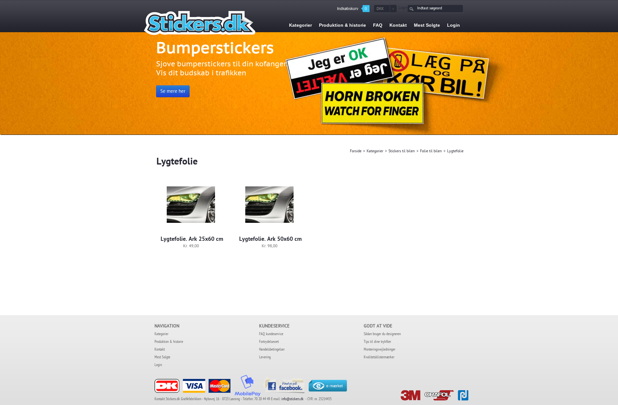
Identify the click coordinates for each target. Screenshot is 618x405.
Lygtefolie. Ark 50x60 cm (270, 239)
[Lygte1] (191, 204)
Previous (16, 91)
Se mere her (172, 92)
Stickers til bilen (402, 151)
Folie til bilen (431, 151)
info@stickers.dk (292, 399)
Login (402, 8)
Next (601, 91)
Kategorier (375, 151)
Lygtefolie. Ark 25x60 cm (192, 239)
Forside (355, 151)
